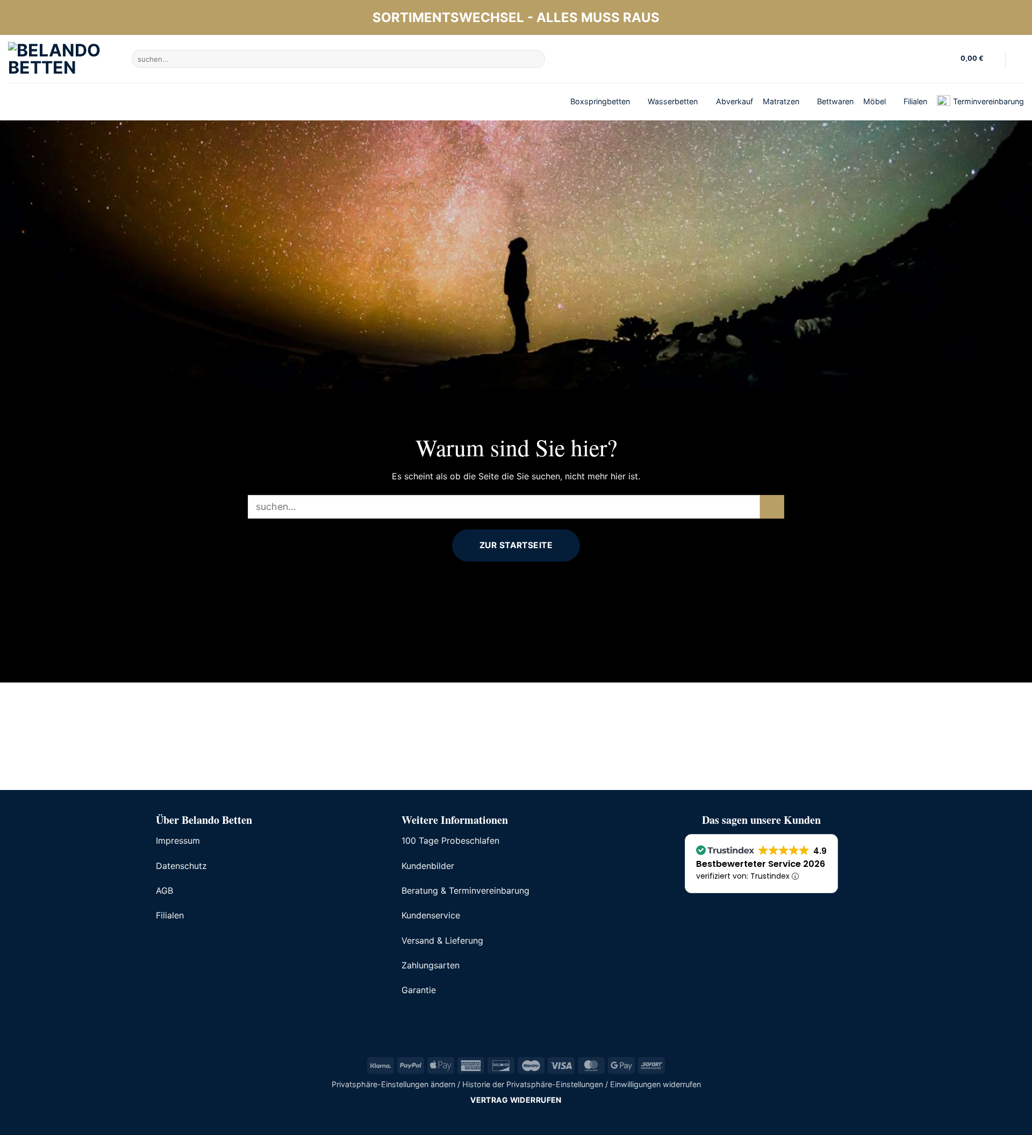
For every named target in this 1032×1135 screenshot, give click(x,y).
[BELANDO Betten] (62, 59)
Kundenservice (431, 915)
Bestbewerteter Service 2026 (760, 864)
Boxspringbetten (600, 101)
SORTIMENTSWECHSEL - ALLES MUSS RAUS (516, 17)
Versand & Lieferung (442, 940)
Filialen (915, 101)
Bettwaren (835, 101)
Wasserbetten (673, 101)
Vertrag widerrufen (516, 1099)
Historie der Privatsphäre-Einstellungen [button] (532, 1084)
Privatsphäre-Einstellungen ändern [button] (393, 1084)
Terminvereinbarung (988, 101)
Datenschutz (181, 865)
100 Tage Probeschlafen (450, 840)
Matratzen (781, 101)
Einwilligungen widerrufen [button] (655, 1084)
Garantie (419, 990)
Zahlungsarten (431, 965)
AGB (164, 890)
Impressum (178, 840)
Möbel (874, 101)
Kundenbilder (428, 865)
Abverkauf (734, 101)
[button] (979, 59)
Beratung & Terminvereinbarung (465, 890)
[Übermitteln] (535, 59)
